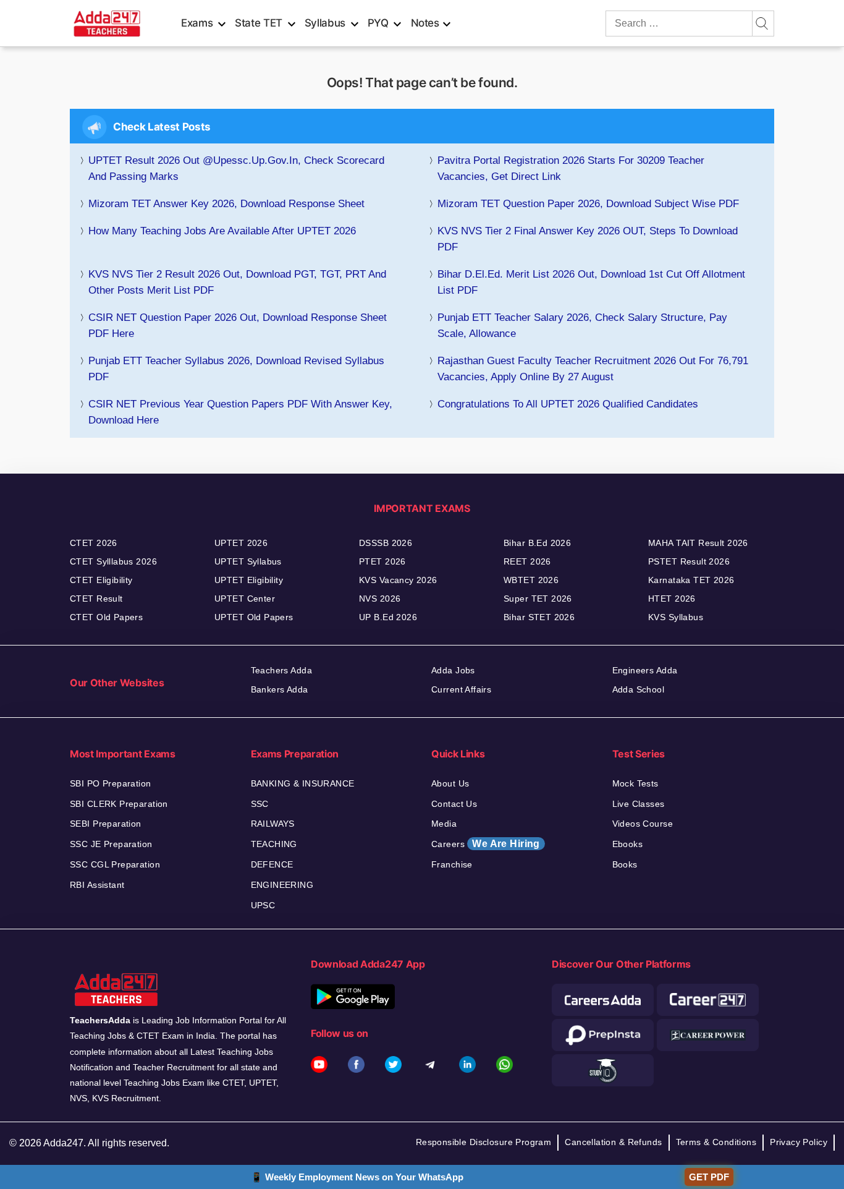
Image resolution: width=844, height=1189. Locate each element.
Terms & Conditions (716, 1142)
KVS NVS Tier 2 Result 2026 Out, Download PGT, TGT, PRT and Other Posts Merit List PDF (237, 282)
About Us (450, 783)
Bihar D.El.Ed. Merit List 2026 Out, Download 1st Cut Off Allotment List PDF (591, 282)
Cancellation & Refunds (613, 1142)
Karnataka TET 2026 (691, 580)
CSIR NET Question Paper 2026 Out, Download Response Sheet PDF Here (237, 325)
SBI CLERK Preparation (119, 804)
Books (625, 864)
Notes (425, 23)
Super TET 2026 (538, 598)
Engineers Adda (645, 670)
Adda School (638, 689)
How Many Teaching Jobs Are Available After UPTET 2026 (222, 231)
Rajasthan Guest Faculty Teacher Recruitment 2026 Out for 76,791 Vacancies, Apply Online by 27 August (592, 369)
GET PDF (709, 1177)
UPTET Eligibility (248, 580)
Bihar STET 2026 (539, 617)
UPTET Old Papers (253, 617)
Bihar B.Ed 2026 (537, 543)
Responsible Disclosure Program (484, 1142)
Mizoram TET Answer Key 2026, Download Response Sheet (226, 204)
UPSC (263, 905)
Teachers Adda (281, 670)
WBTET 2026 (531, 580)
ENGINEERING (282, 885)
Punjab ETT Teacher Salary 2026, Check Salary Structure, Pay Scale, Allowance (582, 325)
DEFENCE (272, 864)
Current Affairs (461, 689)
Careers (485, 843)
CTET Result (96, 598)
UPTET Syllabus (248, 561)
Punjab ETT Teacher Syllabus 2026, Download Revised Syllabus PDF (236, 369)
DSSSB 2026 (385, 543)
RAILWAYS (273, 824)
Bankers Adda (279, 689)
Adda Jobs (453, 670)
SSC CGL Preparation (115, 864)
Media (444, 824)
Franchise (452, 864)
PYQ (378, 23)
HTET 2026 (672, 598)
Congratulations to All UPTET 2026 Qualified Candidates (569, 404)
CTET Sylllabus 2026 (113, 561)
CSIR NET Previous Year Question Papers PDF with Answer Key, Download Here (240, 412)
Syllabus (325, 23)
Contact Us (454, 804)
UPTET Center (244, 598)
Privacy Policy (798, 1142)
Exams (197, 23)
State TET (258, 23)
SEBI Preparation (105, 824)
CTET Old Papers (106, 617)
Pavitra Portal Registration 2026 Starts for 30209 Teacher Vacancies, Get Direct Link (570, 168)
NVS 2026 (379, 598)
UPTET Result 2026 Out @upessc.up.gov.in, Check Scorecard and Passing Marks (236, 168)
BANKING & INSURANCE (303, 783)
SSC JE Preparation (111, 844)
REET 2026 (527, 561)
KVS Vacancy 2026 (398, 580)
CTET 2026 (93, 543)
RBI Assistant (97, 885)
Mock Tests (635, 783)
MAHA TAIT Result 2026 (698, 543)
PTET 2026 (382, 561)
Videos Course (642, 824)
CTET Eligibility (101, 580)
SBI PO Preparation (110, 783)
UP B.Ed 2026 (388, 617)
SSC (260, 804)
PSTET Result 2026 (689, 561)
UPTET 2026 (241, 543)
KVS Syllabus (675, 617)
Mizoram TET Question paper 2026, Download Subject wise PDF (588, 204)
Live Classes (638, 804)
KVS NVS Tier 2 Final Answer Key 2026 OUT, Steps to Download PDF (587, 239)
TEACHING (274, 844)
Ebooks (627, 844)
